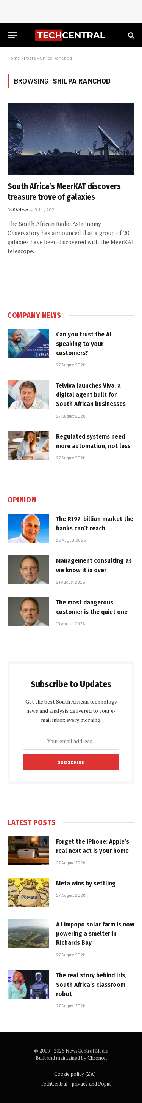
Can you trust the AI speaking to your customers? (83, 343)
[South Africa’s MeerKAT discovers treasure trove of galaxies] (71, 139)
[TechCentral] (71, 35)
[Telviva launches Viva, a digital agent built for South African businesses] (28, 394)
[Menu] (12, 35)
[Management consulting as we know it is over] (28, 569)
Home (14, 57)
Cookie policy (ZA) (75, 1073)
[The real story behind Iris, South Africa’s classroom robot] (28, 984)
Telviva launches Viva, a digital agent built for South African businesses (91, 395)
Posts (30, 57)
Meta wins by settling (86, 883)
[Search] (130, 35)
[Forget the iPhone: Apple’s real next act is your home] (28, 850)
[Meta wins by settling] (28, 892)
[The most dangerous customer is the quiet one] (28, 611)
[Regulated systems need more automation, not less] (28, 445)
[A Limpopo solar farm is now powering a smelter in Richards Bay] (28, 933)
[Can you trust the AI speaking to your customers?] (28, 343)
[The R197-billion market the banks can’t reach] (28, 528)
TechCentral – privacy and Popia (76, 1083)
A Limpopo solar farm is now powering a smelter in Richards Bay (95, 933)
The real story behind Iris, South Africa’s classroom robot (91, 984)
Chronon (97, 1057)
